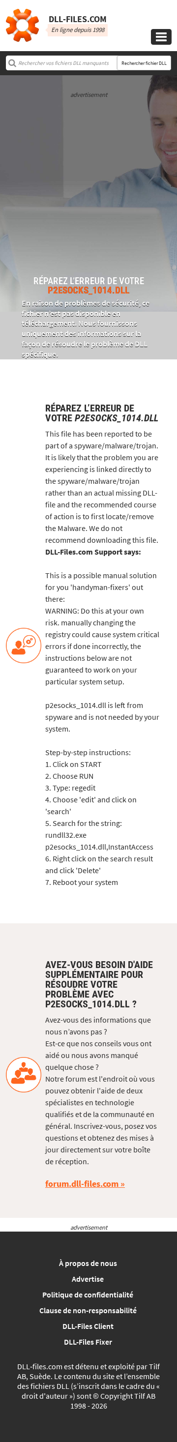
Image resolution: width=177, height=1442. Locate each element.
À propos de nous (88, 1263)
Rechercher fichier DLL (144, 63)
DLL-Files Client (88, 1326)
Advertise (88, 1279)
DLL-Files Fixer (88, 1342)
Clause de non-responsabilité (88, 1310)
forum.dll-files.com (81, 1183)
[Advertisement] (88, 187)
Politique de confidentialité (87, 1294)
